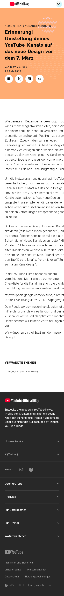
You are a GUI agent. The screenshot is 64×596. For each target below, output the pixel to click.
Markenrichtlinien (36, 569)
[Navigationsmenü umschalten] (4, 4)
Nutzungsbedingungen (38, 576)
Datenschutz (12, 576)
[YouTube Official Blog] (19, 4)
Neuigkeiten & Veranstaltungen (28, 26)
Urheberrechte (13, 569)
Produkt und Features (23, 371)
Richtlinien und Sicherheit (19, 562)
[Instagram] (21, 470)
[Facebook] (31, 470)
